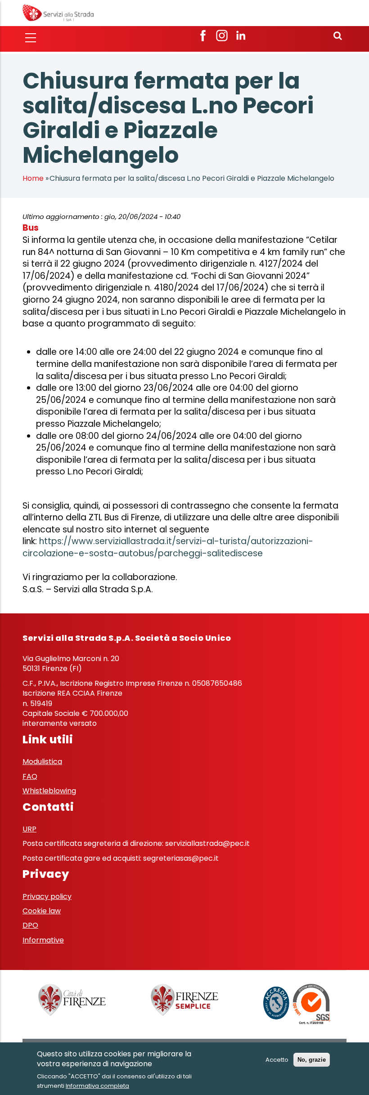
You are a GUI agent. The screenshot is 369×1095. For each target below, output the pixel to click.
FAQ (29, 776)
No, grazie (311, 1059)
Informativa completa (97, 1086)
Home (33, 178)
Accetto (277, 1059)
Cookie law (41, 911)
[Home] (58, 12)
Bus (30, 228)
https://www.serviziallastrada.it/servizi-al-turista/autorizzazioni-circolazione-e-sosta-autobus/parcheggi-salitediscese (167, 547)
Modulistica (42, 761)
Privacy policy (47, 896)
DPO (30, 925)
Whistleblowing (49, 791)
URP (29, 829)
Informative (43, 940)
